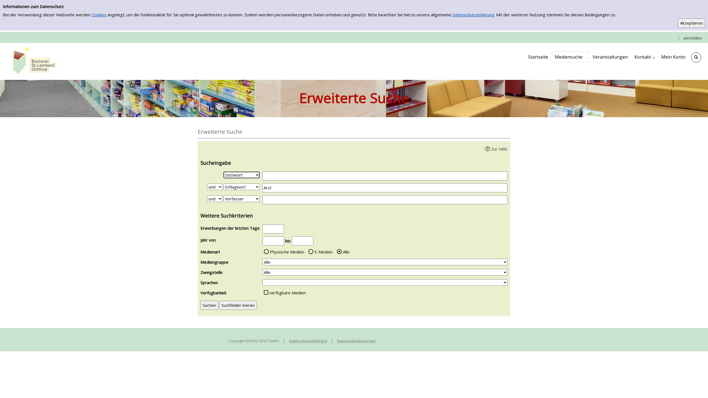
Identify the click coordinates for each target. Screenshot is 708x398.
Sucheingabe (216, 162)
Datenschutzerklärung (473, 14)
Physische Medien (287, 252)
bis (288, 240)
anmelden (692, 38)
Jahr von (208, 240)
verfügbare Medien (287, 292)
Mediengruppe (214, 262)
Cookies (99, 14)
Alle (346, 252)
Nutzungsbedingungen (356, 340)
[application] (570, 56)
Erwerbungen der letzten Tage (230, 228)
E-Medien (323, 252)
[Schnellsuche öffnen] (696, 57)
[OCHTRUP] (33, 61)
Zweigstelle (212, 272)
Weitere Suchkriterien (227, 215)
